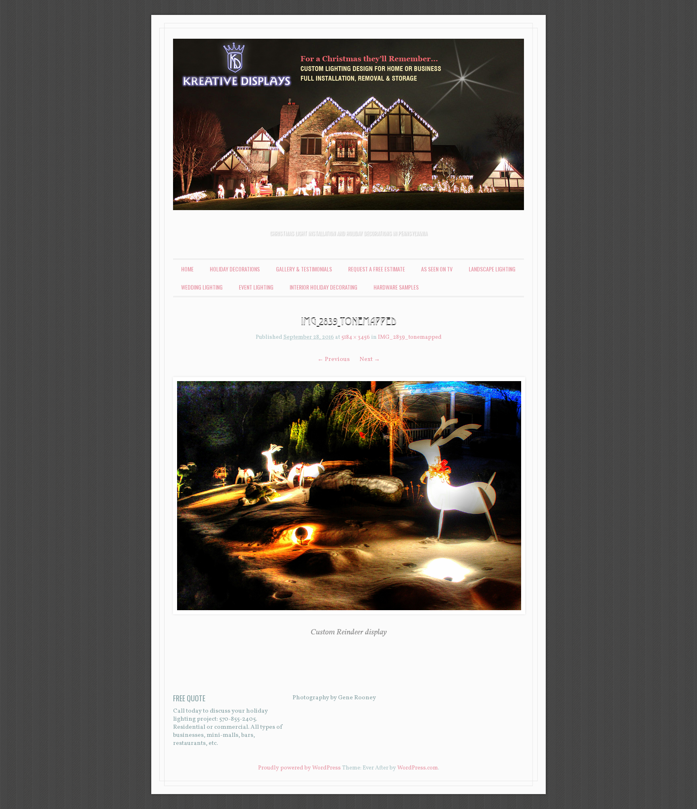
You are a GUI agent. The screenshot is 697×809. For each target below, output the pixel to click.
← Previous (333, 359)
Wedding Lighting (202, 287)
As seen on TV (437, 269)
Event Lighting (256, 287)
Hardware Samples (396, 287)
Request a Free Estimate (376, 269)
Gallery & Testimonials (304, 269)
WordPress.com (417, 768)
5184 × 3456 (355, 337)
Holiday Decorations (235, 269)
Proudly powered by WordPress (299, 768)
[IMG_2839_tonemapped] (348, 495)
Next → (369, 359)
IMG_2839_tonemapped (410, 337)
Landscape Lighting (492, 269)
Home (187, 269)
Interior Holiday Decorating (323, 287)
